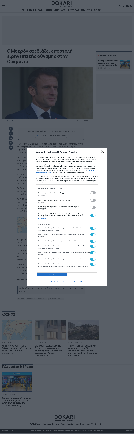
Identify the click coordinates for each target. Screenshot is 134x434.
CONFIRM (52, 274)
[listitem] (67, 188)
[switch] (93, 192)
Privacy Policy (78, 282)
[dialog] (67, 217)
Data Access (67, 282)
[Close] (103, 152)
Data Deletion (55, 282)
